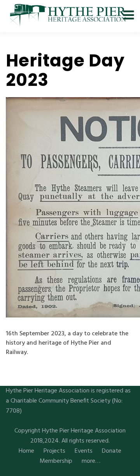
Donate (111, 451)
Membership (56, 461)
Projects (54, 451)
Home (26, 451)
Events (84, 451)
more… (91, 461)
